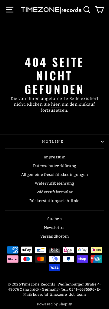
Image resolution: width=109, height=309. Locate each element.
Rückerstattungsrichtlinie (54, 200)
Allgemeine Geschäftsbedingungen (54, 174)
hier (55, 104)
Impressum (54, 157)
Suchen (54, 219)
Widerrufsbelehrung (54, 183)
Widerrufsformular (54, 192)
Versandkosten (54, 236)
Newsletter (54, 227)
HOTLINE (53, 142)
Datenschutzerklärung (54, 166)
